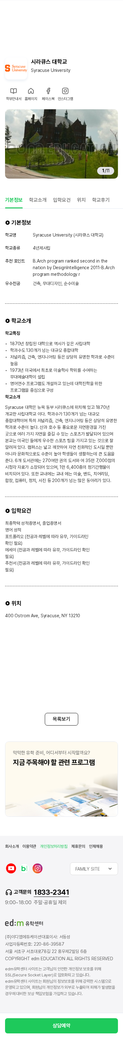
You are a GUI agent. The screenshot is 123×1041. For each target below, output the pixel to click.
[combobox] (94, 868)
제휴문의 (78, 846)
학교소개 (38, 200)
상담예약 (61, 1026)
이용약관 (29, 846)
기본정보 (14, 200)
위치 (81, 200)
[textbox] (94, 869)
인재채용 (95, 846)
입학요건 (62, 200)
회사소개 (12, 846)
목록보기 (61, 719)
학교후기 (101, 200)
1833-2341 (51, 892)
